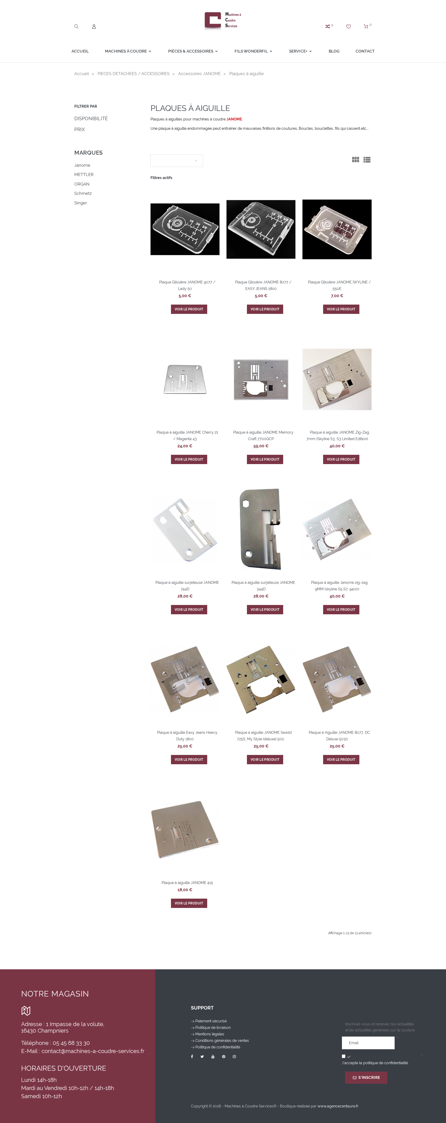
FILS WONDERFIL (251, 51)
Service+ (298, 51)
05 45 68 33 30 (71, 1043)
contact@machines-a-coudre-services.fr (93, 1051)
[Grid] (355, 161)
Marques (88, 152)
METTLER (84, 174)
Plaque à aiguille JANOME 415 (187, 882)
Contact (365, 51)
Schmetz (83, 193)
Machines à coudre (126, 51)
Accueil (80, 51)
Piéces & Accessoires (190, 51)
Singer (80, 202)
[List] (367, 161)
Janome (82, 165)
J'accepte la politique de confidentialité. (375, 1063)
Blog (334, 51)
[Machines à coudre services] (223, 21)
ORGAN (81, 184)
